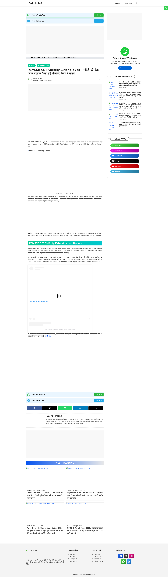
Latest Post (128, 3)
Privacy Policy (98, 561)
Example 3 (73, 561)
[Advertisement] (65, 40)
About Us (97, 554)
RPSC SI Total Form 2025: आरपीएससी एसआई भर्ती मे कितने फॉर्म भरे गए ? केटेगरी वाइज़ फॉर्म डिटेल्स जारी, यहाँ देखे (85, 530)
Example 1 (73, 556)
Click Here (48, 336)
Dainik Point (37, 3)
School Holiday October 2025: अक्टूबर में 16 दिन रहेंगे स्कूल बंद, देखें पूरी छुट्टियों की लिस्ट (130, 124)
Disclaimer (97, 558)
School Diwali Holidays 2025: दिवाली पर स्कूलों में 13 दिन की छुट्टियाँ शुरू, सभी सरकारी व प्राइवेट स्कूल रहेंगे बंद (45, 495)
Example (72, 554)
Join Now (99, 15)
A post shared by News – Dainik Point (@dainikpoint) (60, 329)
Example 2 (73, 558)
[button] (136, 3)
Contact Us (97, 556)
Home (117, 3)
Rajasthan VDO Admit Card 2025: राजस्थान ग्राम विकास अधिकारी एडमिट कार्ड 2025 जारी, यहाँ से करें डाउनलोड (85, 495)
